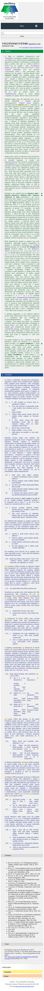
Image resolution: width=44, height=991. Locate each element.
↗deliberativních (10, 94)
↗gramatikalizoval (11, 164)
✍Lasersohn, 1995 (15, 796)
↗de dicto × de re (21, 670)
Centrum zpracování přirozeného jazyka (24, 986)
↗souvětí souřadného (13, 69)
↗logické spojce (25, 103)
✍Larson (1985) (16, 649)
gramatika (7, 972)
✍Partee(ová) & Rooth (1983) (16, 618)
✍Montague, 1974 (22, 596)
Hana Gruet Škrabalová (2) (36, 47)
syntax (6, 976)
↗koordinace (9, 58)
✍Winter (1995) (10, 777)
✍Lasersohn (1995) (12, 566)
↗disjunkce (29, 440)
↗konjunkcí (19, 455)
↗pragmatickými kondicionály (26, 297)
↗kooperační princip (12, 329)
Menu (22, 26)
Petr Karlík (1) (25, 47)
